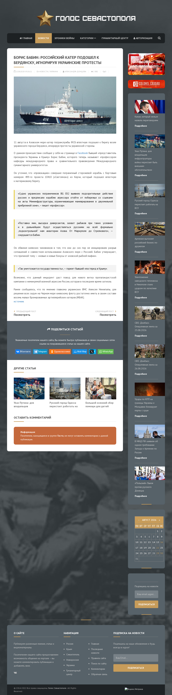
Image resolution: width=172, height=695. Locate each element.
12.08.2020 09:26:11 (23, 71)
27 (149, 553)
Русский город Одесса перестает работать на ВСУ (64, 406)
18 (141, 547)
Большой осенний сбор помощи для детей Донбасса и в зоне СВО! (99, 406)
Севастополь (72, 654)
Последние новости (97, 651)
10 (137, 542)
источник (19, 301)
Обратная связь (99, 674)
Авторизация (143, 38)
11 (141, 542)
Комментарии (98, 668)
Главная (27, 38)
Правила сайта (98, 658)
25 (141, 553)
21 (153, 547)
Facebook (83, 153)
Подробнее (141, 125)
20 (149, 547)
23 (161, 547)
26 (145, 553)
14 (153, 542)
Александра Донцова (75, 71)
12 (145, 542)
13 (149, 542)
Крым (69, 649)
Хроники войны (64, 38)
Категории (87, 38)
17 (137, 547)
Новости (43, 38)
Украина (54, 71)
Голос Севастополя (57, 688)
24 (137, 553)
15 (157, 542)
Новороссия (72, 659)
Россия (69, 643)
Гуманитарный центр (115, 38)
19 (145, 547)
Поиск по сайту (98, 663)
